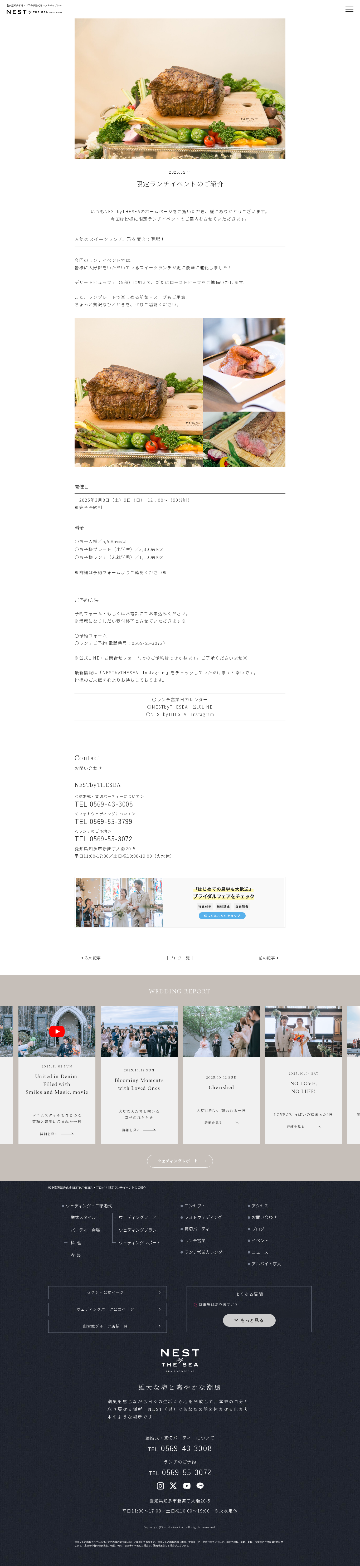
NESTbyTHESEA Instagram (134, 672)
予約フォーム (107, 572)
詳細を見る (49, 1130)
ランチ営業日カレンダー (182, 699)
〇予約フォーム (91, 635)
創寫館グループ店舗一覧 (105, 1326)
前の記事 (267, 957)
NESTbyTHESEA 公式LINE (182, 707)
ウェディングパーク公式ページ (105, 1309)
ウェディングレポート (178, 1160)
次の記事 (93, 957)
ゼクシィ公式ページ (105, 1292)
